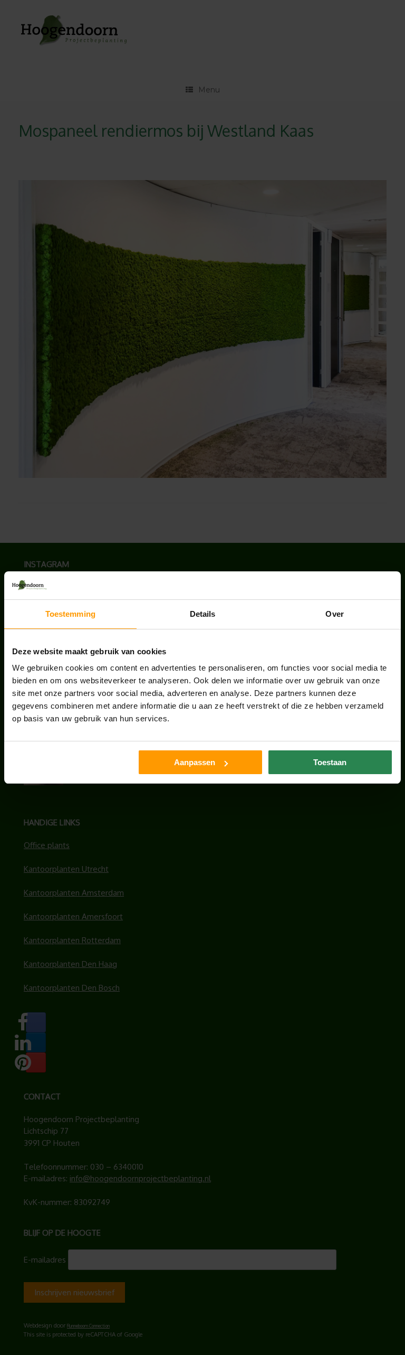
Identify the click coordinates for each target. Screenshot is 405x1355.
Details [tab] (203, 613)
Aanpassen (194, 762)
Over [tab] (334, 613)
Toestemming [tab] (70, 613)
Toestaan (329, 762)
